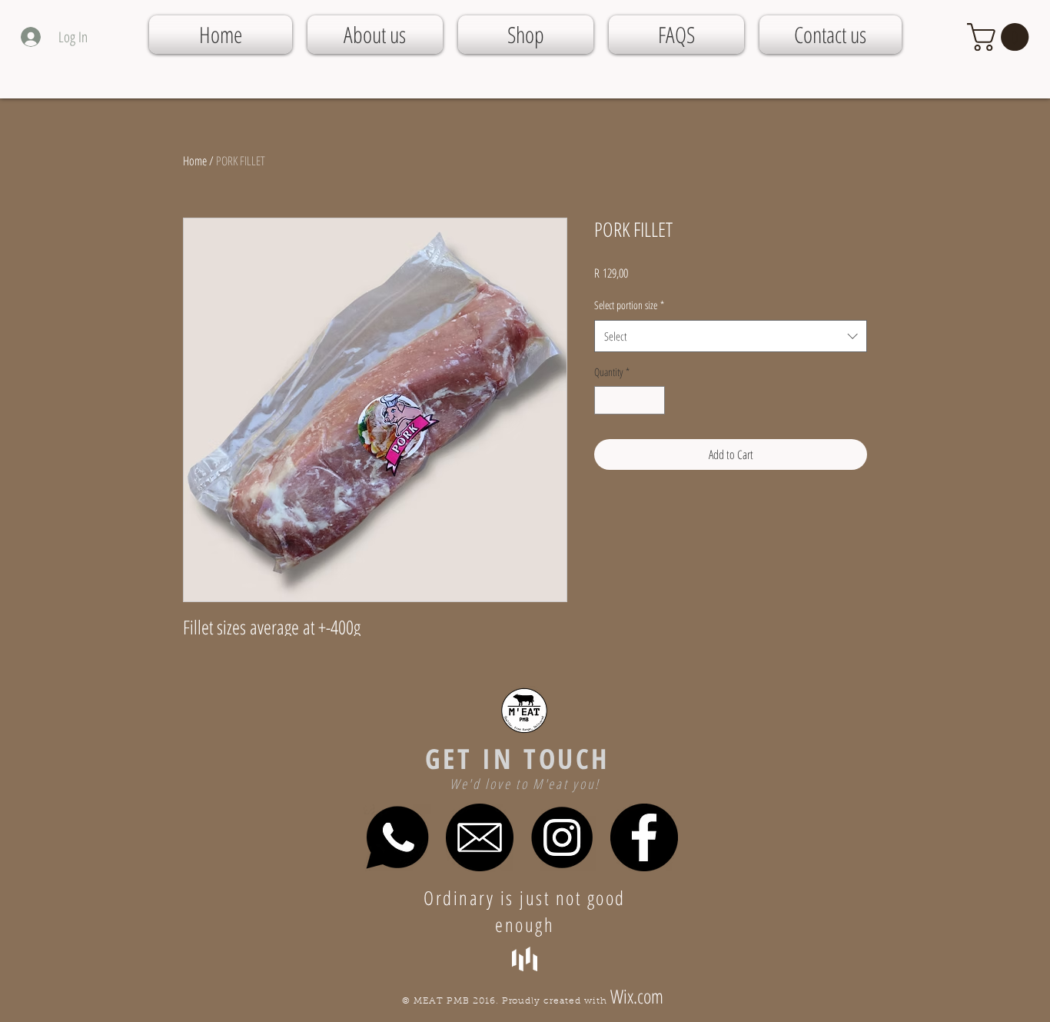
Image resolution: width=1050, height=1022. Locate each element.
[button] (1001, 37)
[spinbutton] (629, 400)
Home (195, 160)
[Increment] (653, 400)
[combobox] (730, 336)
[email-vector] (479, 837)
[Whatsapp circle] (397, 837)
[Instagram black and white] (562, 837)
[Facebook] (644, 837)
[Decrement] (606, 400)
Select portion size (629, 305)
